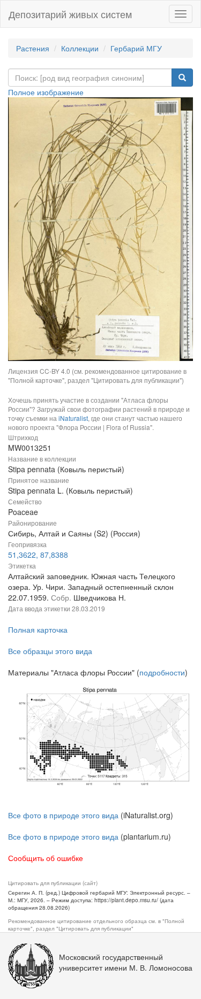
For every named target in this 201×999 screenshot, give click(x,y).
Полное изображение (46, 92)
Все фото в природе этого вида (63, 815)
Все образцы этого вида (50, 650)
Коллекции (80, 48)
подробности (162, 672)
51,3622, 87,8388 (38, 554)
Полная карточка (38, 629)
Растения (32, 48)
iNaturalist (73, 417)
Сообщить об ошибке (45, 857)
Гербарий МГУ (136, 48)
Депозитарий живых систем (70, 14)
